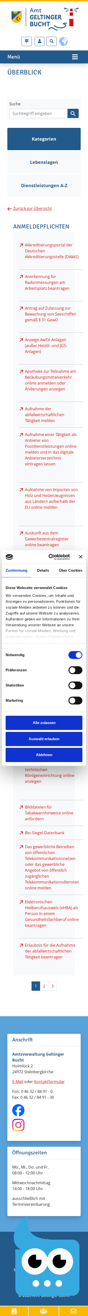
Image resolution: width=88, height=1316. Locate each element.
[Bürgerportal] (39, 41)
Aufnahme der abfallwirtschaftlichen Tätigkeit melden (44, 414)
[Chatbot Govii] (47, 1256)
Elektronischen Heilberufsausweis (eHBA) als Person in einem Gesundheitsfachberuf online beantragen (52, 913)
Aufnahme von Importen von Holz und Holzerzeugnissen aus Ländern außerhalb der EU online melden (51, 498)
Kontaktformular (49, 1081)
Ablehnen (44, 755)
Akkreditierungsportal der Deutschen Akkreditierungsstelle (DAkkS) (52, 250)
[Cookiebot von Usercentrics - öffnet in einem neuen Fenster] (51, 557)
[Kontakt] (73, 1311)
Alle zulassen (44, 723)
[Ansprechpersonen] (44, 1311)
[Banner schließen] (80, 557)
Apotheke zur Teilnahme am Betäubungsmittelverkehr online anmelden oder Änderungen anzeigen (50, 380)
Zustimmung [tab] (16, 570)
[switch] (75, 670)
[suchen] (73, 113)
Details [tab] (43, 570)
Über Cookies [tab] (70, 570)
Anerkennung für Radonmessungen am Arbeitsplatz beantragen (47, 282)
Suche (15, 104)
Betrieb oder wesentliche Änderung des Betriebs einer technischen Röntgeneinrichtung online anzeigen (51, 769)
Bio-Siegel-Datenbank (44, 832)
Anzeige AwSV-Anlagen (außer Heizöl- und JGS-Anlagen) (46, 345)
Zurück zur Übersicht (32, 208)
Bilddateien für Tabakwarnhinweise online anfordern (49, 812)
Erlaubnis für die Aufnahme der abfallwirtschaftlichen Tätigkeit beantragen (50, 951)
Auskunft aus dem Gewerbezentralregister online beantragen (47, 538)
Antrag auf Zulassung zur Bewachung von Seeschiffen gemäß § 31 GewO (50, 314)
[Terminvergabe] (14, 1311)
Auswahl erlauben (44, 739)
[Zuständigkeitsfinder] (27, 41)
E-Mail (17, 1081)
